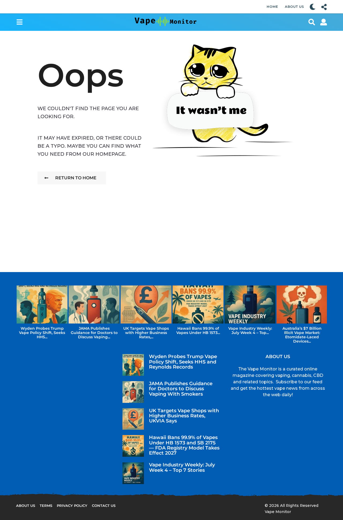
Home (272, 7)
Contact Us (103, 505)
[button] (313, 6)
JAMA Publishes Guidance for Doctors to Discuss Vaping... (94, 332)
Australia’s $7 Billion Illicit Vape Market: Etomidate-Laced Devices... (302, 335)
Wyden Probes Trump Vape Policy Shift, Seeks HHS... (42, 332)
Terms (46, 505)
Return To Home (75, 177)
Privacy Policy (72, 505)
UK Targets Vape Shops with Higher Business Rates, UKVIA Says (184, 416)
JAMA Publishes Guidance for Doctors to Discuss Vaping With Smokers (180, 389)
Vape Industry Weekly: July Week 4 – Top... (250, 330)
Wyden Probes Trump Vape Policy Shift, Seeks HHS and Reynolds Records (183, 362)
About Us (294, 7)
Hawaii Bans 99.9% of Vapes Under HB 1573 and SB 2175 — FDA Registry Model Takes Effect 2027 (184, 445)
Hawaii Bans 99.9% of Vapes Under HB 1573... (198, 330)
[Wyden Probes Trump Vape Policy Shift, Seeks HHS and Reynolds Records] (133, 365)
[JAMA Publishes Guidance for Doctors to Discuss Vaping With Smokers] (133, 392)
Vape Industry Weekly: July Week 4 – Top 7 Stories (182, 467)
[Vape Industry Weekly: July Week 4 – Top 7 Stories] (133, 473)
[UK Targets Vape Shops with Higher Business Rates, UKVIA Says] (133, 419)
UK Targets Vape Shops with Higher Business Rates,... (146, 332)
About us (25, 505)
